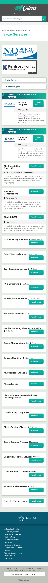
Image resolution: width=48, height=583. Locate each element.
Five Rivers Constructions (11, 192)
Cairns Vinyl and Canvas (15, 254)
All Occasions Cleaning (15, 373)
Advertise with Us (23, 574)
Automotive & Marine (12, 529)
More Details (38, 103)
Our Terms (36, 570)
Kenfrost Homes (22, 138)
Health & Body (9, 537)
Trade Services (9, 556)
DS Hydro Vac (10, 501)
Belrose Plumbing (13, 358)
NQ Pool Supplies (22, 103)
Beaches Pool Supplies (15, 299)
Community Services (11, 532)
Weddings (8, 558)
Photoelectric (11, 384)
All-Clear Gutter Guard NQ (12, 167)
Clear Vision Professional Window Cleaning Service (20, 396)
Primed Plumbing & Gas (15, 486)
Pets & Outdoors (10, 542)
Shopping (7, 550)
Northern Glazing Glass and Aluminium (23, 328)
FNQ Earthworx (11, 284)
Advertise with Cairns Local (23, 570)
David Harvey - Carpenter (16, 412)
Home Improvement (11, 540)
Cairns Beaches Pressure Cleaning (21, 442)
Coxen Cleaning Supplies (16, 343)
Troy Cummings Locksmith (17, 269)
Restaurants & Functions (13, 548)
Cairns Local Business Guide (11, 30)
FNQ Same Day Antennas (16, 239)
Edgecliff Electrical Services (18, 457)
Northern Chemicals (14, 313)
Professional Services (12, 545)
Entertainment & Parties (12, 534)
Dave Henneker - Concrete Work (20, 471)
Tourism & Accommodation (14, 553)
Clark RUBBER (10, 217)
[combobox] (22, 18)
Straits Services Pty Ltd (15, 427)
